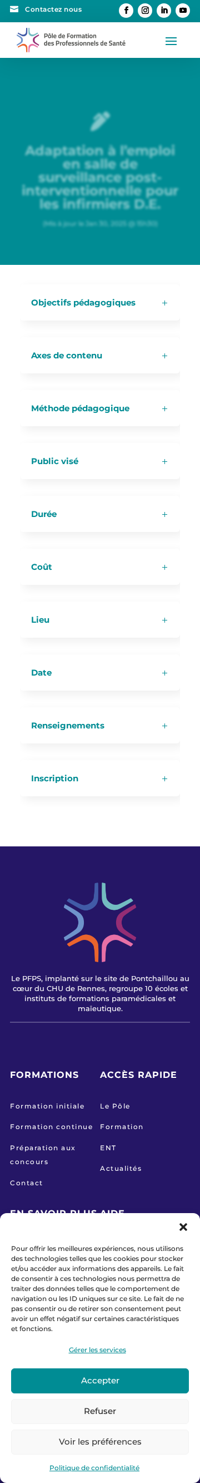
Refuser (100, 1411)
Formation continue (51, 1126)
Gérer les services (97, 1350)
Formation (122, 1126)
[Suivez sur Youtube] (183, 10)
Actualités (121, 1168)
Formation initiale (47, 1106)
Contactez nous (53, 9)
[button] (183, 1227)
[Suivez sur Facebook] (126, 10)
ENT (108, 1148)
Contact (26, 1183)
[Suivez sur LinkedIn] (164, 10)
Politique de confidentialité (94, 1468)
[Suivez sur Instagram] (145, 10)
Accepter (100, 1380)
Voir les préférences (100, 1441)
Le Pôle (115, 1106)
